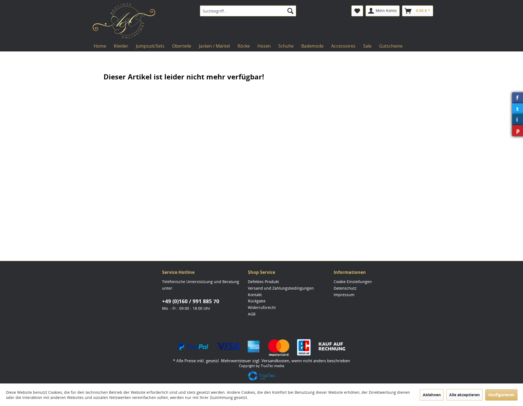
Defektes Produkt (263, 281)
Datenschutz (345, 288)
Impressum (344, 294)
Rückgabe (257, 300)
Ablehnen (432, 394)
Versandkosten (275, 360)
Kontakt (255, 294)
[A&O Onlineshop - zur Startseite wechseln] (124, 21)
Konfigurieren (501, 394)
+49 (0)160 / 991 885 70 (190, 301)
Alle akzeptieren (464, 394)
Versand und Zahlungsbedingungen (281, 288)
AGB (252, 314)
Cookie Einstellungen (353, 281)
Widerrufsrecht (262, 307)
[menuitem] (248, 10)
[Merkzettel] (357, 10)
